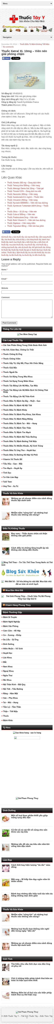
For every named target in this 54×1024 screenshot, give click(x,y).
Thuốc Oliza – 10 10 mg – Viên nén (22, 211)
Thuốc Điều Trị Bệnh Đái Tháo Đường (20, 437)
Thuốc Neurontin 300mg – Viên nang (22, 194)
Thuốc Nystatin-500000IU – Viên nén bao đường (27, 203)
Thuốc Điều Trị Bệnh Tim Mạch (17, 432)
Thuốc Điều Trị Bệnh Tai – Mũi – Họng (20, 423)
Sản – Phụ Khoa (10, 698)
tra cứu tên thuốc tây (36, 253)
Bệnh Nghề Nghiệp (11, 622)
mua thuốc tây (29, 245)
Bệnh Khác (8, 720)
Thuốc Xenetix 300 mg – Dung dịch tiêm (24, 182)
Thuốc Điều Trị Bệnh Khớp (15, 410)
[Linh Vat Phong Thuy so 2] (27, 738)
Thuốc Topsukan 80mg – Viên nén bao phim (25, 226)
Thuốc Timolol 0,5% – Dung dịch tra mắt (24, 191)
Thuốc (6, 716)
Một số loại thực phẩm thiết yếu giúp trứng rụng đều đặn (29, 816)
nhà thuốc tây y (42, 245)
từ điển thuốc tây (39, 255)
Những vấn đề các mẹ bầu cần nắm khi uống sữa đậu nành (30, 845)
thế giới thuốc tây (38, 247)
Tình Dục (7, 473)
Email (4, 279)
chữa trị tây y (20, 240)
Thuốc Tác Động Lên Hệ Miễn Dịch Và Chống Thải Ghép (25, 391)
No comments (8, 47)
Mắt (4, 662)
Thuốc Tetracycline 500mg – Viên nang (23, 185)
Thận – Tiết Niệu (10, 711)
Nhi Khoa (7, 680)
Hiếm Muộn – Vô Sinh (13, 649)
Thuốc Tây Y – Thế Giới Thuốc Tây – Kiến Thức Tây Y (30, 1017)
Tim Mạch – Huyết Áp (12, 468)
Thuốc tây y (11, 253)
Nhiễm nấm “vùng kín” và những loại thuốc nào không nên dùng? (29, 513)
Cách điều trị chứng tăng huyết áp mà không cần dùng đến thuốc (30, 549)
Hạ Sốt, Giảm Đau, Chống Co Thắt (18, 350)
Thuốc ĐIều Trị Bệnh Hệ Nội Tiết (17, 405)
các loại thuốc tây (31, 237)
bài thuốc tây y (7, 237)
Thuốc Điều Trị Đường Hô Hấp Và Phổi (20, 455)
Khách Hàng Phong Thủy (18, 605)
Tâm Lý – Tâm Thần (12, 707)
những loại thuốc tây (9, 247)
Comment (5, 297)
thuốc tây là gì (37, 250)
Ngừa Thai (7, 675)
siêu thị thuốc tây (24, 247)
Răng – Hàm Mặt (10, 693)
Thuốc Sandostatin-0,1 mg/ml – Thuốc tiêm (25, 197)
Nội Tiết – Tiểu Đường (13, 689)
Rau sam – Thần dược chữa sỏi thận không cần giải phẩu (29, 534)
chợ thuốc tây (9, 240)
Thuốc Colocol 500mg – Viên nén (21, 214)
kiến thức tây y (32, 242)
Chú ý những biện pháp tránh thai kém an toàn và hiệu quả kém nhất (31, 979)
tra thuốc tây (27, 255)
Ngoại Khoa (8, 671)
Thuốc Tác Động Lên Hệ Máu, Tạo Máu (20, 386)
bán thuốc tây (18, 237)
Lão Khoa (7, 658)
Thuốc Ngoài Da (10, 372)
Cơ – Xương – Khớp (12, 635)
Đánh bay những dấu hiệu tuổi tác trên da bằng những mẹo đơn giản (32, 894)
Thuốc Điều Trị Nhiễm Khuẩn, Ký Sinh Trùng (23, 446)
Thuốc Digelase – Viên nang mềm (21, 223)
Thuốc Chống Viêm (11, 359)
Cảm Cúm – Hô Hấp (12, 631)
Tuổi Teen (7, 482)
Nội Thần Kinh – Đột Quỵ (14, 684)
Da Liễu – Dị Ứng (10, 640)
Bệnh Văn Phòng (10, 626)
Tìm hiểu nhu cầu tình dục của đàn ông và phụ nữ (30, 965)
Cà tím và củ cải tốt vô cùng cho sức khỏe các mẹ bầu (29, 831)
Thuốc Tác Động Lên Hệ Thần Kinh (18, 396)
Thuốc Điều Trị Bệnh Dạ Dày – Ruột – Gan (21, 401)
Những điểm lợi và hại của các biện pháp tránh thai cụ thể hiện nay (31, 993)
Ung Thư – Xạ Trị (10, 486)
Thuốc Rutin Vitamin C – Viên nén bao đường (26, 220)
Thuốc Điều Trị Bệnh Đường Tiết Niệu (34, 44)
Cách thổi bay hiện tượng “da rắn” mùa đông (30, 866)
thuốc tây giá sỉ (25, 250)
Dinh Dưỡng (8, 644)
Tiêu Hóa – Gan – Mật (12, 464)
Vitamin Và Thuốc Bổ (12, 459)
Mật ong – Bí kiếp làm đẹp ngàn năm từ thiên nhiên (30, 880)
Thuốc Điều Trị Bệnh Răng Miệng (18, 419)
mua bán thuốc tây (16, 245)
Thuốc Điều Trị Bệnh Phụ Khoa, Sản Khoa (22, 414)
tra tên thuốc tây (15, 255)
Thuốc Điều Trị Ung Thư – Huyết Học (19, 450)
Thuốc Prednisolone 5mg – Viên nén (22, 217)
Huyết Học (7, 653)
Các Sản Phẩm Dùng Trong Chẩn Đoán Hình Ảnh (25, 345)
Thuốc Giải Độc (10, 368)
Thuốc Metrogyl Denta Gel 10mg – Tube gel (25, 188)
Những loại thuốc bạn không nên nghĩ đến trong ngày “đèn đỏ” (30, 930)
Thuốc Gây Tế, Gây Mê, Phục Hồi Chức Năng (23, 363)
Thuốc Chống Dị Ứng (12, 354)
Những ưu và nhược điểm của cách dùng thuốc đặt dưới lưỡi (31, 499)
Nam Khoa (7, 666)
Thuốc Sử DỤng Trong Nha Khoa (17, 377)
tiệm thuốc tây (22, 253)
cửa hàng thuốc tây (33, 240)
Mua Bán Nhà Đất (14, 590)
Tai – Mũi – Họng (10, 702)
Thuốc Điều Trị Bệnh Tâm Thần (17, 428)
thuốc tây (15, 250)
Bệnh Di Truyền (10, 617)
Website (4, 288)
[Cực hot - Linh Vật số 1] (27, 733)
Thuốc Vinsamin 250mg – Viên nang (22, 200)
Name (4, 270)
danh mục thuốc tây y (17, 242)
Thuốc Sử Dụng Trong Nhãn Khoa (18, 381)
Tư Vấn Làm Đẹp (10, 477)
